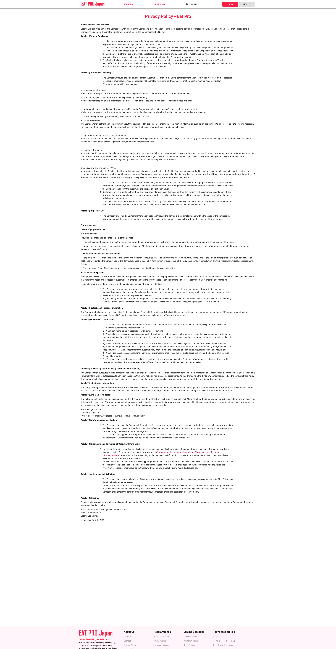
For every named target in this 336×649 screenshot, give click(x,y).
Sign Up (246, 4)
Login (230, 4)
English (193, 4)
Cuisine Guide (159, 4)
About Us (128, 4)
